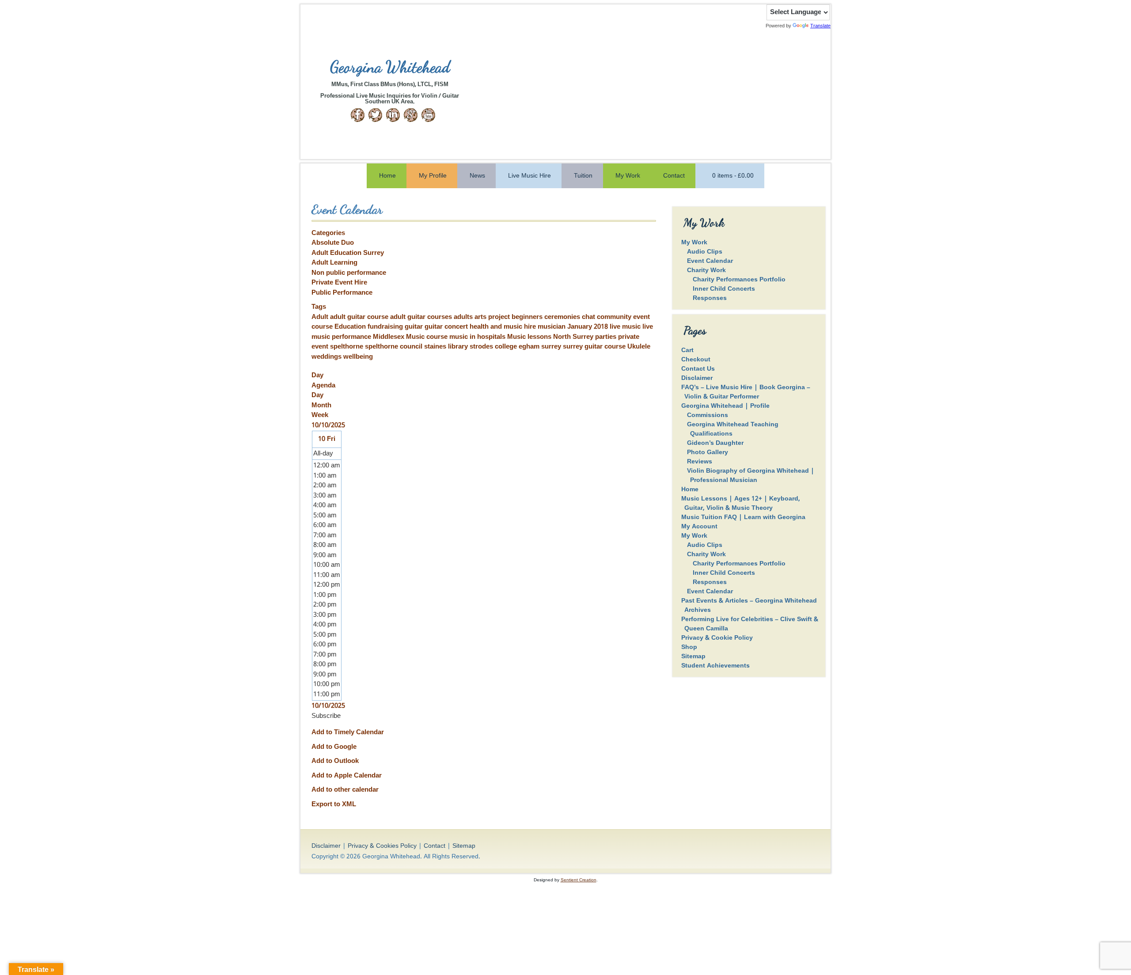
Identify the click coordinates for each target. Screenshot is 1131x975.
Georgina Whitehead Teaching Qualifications (732, 429)
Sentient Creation (578, 879)
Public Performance (341, 293)
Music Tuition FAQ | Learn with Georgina (743, 517)
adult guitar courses (422, 317)
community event (623, 317)
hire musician (545, 327)
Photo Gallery (707, 452)
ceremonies (563, 317)
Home (387, 176)
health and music (497, 327)
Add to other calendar (345, 790)
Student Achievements (715, 665)
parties (606, 337)
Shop (689, 647)
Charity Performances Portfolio (739, 279)
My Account (699, 526)
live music (626, 327)
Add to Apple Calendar (346, 776)
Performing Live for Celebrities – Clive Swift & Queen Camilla (749, 624)
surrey (552, 347)
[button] (326, 716)
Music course (427, 337)
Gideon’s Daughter (715, 443)
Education (351, 327)
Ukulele (638, 347)
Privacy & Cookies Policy (382, 846)
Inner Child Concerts (724, 289)
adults (464, 317)
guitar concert (447, 327)
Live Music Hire (529, 176)
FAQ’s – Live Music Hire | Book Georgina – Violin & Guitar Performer (745, 392)
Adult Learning (334, 263)
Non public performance (348, 273)
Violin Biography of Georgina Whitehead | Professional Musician (750, 476)
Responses (710, 298)
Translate (820, 25)
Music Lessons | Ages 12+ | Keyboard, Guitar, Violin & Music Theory (740, 503)
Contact (674, 176)
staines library (447, 347)
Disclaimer (697, 378)
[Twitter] (375, 115)
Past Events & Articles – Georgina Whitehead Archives (749, 605)
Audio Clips (704, 252)
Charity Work (706, 270)
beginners (528, 317)
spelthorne (347, 347)
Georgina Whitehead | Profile (725, 406)
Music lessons (530, 337)
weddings (327, 357)
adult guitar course (360, 317)
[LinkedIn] (393, 115)
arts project (493, 317)
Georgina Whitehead (390, 66)
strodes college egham (505, 347)
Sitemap (693, 656)
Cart (687, 350)
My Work (627, 176)
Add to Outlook (335, 761)
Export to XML (333, 804)
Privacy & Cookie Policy (717, 638)
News (477, 176)
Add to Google (334, 747)
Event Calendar (710, 261)
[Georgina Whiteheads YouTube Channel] (428, 115)
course (322, 327)
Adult (320, 317)
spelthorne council (394, 347)
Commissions (707, 415)
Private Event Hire (339, 282)
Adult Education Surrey (347, 253)
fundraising (386, 327)
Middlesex (389, 337)
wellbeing (358, 357)
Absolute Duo (332, 243)
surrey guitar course (595, 347)
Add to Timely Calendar (347, 732)
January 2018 (588, 327)
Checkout (695, 359)
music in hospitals (478, 337)
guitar (415, 327)
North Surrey (574, 337)
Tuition (583, 176)
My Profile (433, 176)
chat (589, 317)
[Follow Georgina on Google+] (410, 115)
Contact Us (698, 369)
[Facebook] (357, 115)
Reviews (699, 461)
